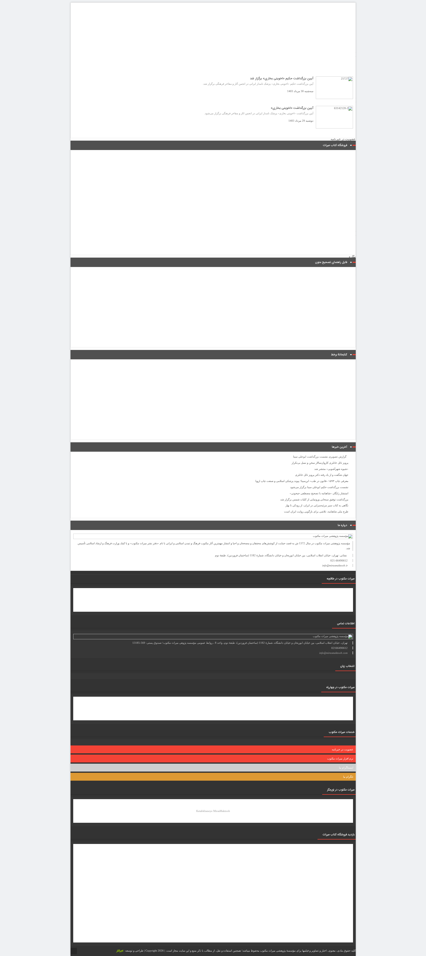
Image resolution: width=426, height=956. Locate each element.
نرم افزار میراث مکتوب (340, 758)
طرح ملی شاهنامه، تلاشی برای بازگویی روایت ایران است (316, 511)
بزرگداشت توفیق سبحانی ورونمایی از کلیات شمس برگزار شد (314, 499)
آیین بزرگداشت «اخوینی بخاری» (292, 108)
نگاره (352, 256)
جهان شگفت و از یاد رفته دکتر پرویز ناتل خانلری (321, 474)
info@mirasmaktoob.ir (335, 565)
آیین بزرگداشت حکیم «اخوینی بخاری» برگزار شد (281, 78)
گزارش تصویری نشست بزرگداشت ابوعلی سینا (319, 456)
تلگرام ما (348, 776)
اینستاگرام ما (346, 767)
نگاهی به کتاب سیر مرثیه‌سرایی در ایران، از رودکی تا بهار (316, 505)
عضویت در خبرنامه (343, 139)
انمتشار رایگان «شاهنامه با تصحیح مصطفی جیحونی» (319, 493)
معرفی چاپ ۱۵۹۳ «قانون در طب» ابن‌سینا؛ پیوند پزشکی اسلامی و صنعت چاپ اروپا (301, 480)
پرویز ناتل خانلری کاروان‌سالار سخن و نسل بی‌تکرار (320, 462)
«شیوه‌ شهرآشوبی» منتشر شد (331, 468)
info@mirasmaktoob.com (333, 652)
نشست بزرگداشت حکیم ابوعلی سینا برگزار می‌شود (319, 487)
